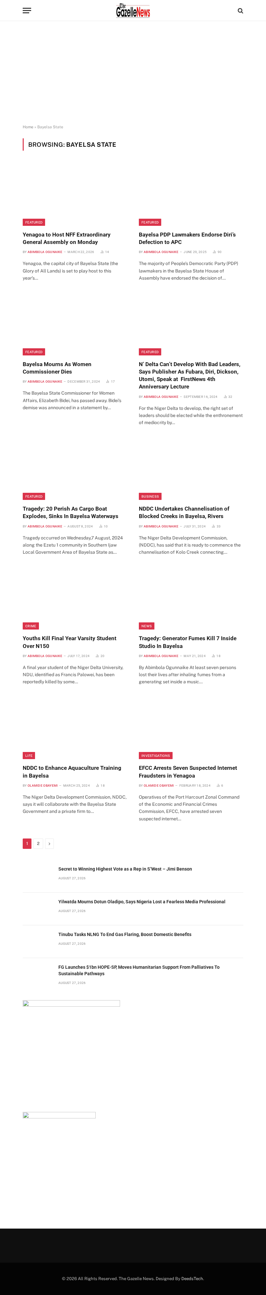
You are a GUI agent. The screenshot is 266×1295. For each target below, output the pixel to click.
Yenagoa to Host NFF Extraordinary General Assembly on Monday (67, 238)
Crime (30, 626)
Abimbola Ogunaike (45, 252)
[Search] (239, 10)
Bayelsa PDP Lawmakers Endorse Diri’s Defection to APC (187, 238)
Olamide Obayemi (43, 785)
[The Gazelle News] (133, 10)
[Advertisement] (133, 73)
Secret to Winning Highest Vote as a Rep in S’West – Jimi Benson (125, 869)
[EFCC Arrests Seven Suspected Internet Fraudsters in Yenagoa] (191, 728)
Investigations (155, 755)
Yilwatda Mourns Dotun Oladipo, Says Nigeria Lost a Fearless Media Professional (142, 901)
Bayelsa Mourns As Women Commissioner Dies (57, 368)
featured (33, 222)
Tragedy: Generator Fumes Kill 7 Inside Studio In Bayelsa (187, 642)
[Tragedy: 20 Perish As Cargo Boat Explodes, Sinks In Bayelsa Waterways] (75, 469)
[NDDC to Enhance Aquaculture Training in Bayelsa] (75, 728)
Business (150, 496)
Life (28, 755)
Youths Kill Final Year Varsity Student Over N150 (69, 642)
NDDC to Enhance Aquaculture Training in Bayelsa (72, 772)
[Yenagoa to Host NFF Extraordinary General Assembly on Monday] (75, 195)
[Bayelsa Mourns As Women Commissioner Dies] (75, 324)
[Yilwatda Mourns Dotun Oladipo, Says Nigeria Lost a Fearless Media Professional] (38, 909)
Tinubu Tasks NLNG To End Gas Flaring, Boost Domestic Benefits (124, 934)
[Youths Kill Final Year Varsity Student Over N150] (75, 599)
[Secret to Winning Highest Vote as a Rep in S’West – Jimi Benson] (38, 876)
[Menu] (27, 10)
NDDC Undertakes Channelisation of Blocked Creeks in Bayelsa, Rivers (184, 512)
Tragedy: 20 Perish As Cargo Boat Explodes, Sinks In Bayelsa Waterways (70, 512)
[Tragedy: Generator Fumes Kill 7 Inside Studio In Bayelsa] (191, 599)
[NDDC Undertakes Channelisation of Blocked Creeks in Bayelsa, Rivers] (191, 469)
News (146, 626)
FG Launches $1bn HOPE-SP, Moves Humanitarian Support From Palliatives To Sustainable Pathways (139, 970)
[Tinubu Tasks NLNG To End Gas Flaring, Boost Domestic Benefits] (38, 942)
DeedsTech (192, 1278)
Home (28, 127)
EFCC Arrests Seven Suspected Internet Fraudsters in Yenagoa (188, 772)
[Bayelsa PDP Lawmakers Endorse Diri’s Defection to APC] (191, 195)
